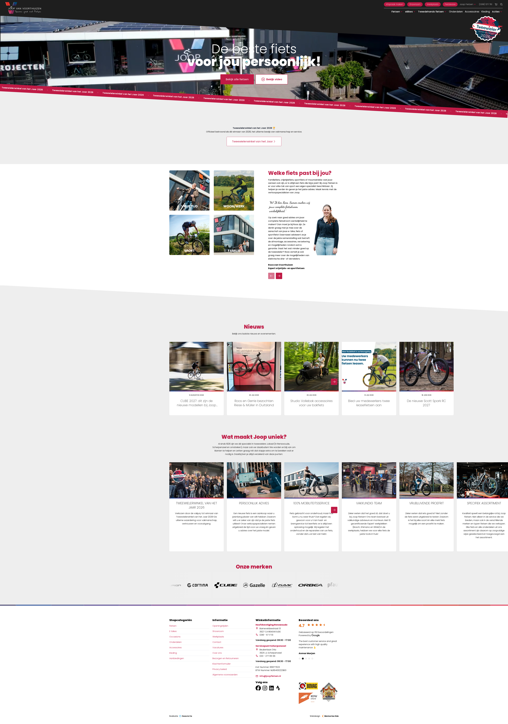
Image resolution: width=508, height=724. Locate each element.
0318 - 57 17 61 (266, 634)
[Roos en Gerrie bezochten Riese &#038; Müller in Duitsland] (254, 366)
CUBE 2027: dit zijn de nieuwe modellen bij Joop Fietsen (196, 405)
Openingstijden (220, 625)
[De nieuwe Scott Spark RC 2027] (426, 366)
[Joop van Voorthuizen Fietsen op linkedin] (271, 688)
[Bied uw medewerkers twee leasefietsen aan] (369, 366)
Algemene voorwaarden (225, 674)
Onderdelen (456, 11)
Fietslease (450, 4)
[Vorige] (271, 276)
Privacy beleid (219, 669)
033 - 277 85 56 (267, 656)
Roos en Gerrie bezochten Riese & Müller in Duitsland (254, 403)
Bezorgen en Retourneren (225, 658)
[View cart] (496, 4)
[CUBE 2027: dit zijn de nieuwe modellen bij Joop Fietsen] (196, 366)
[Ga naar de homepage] (23, 8)
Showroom (415, 4)
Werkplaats (433, 4)
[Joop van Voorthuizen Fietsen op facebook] (258, 688)
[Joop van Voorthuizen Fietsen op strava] (278, 688)
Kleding (485, 11)
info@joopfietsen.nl (270, 676)
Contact (216, 642)
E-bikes (173, 631)
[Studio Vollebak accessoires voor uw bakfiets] (311, 366)
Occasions (174, 636)
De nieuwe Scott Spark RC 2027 (426, 403)
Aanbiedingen (176, 658)
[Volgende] (279, 276)
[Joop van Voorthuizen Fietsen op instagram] (264, 688)
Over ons (217, 652)
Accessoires (472, 11)
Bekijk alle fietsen (237, 79)
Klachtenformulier (221, 663)
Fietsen (172, 625)
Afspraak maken (394, 4)
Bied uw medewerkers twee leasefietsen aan (369, 403)
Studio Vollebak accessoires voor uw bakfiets (311, 403)
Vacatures (217, 647)
